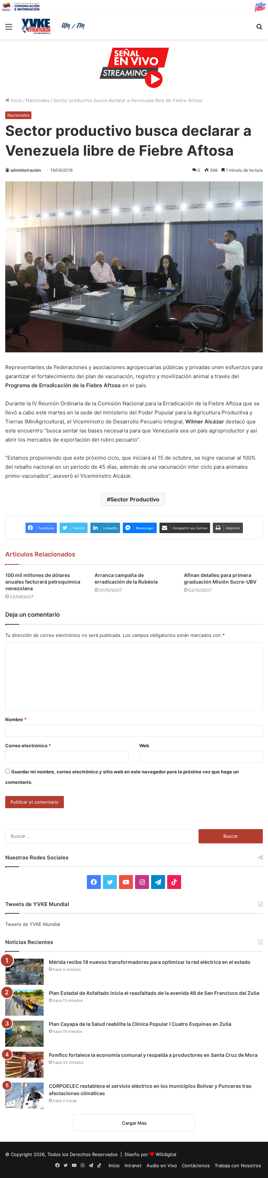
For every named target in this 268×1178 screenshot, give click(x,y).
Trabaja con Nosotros (238, 1165)
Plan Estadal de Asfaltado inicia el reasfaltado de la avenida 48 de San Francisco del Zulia (154, 993)
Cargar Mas (134, 1123)
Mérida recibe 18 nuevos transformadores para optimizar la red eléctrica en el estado (150, 962)
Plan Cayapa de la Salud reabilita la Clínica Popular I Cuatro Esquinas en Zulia (140, 1024)
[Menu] (8, 29)
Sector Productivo (134, 499)
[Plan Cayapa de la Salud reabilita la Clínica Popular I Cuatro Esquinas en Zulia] (24, 1034)
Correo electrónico (28, 745)
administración (25, 170)
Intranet (133, 1165)
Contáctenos (196, 1165)
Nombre (16, 719)
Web (144, 745)
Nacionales (38, 100)
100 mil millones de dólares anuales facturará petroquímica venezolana (42, 581)
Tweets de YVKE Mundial (32, 924)
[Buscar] (259, 29)
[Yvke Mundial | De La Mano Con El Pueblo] (54, 26)
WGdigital (166, 1154)
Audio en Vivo (162, 1165)
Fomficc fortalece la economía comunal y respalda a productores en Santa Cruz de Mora (153, 1055)
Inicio (15, 100)
